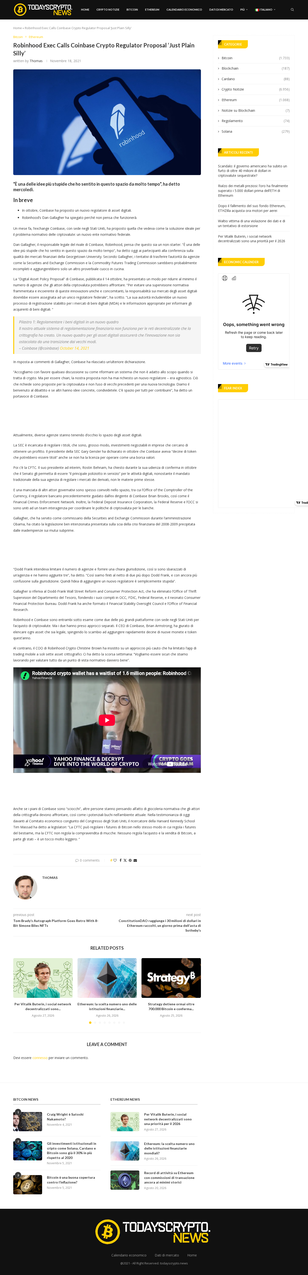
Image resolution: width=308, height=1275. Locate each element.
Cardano (256, 79)
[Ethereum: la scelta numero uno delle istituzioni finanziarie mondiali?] (107, 978)
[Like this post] (115, 860)
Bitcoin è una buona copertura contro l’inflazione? (71, 1179)
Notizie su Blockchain (256, 110)
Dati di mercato (221, 9)
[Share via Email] (135, 860)
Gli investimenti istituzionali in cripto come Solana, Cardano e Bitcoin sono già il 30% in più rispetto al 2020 (71, 1150)
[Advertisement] (100, 414)
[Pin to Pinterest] (130, 860)
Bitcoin (132, 9)
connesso (40, 1057)
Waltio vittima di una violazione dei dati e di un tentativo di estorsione (251, 223)
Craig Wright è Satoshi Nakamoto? (65, 1116)
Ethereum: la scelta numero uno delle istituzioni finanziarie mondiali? (169, 1148)
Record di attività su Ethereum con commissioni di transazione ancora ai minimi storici (169, 1177)
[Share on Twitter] (125, 860)
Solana (256, 131)
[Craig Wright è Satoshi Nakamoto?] (27, 1121)
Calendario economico (184, 9)
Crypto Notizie (107, 9)
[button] (20, 991)
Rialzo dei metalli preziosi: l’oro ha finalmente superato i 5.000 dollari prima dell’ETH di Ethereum (253, 190)
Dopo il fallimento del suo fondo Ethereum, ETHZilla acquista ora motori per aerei (252, 208)
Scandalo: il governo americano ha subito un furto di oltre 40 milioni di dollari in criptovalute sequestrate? (252, 171)
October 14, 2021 (74, 348)
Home (85, 9)
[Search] (292, 9)
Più (242, 9)
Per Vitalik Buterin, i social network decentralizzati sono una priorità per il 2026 (251, 238)
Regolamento (256, 120)
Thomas (36, 61)
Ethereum (152, 9)
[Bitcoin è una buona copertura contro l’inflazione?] (27, 1184)
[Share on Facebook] (121, 860)
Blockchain (256, 68)
